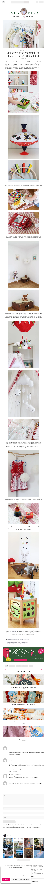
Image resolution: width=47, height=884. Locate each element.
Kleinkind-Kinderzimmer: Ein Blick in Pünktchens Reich (23, 54)
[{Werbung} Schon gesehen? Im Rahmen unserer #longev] (18, 853)
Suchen (26, 2)
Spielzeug (31, 665)
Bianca (10, 774)
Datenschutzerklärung (6, 828)
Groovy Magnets (14, 631)
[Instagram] (40, 2)
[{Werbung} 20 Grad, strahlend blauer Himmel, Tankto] (8, 853)
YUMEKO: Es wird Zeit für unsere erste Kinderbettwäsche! (16, 643)
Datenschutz (13, 881)
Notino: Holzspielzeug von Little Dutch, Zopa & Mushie (16, 640)
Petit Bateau (25, 665)
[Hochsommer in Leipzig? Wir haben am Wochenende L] (8, 843)
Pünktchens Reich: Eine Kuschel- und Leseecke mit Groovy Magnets (18, 639)
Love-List (33, 874)
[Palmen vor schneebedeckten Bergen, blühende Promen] (39, 843)
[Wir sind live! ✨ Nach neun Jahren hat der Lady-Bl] (18, 843)
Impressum (18, 881)
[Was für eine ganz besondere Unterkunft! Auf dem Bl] (28, 843)
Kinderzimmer (12, 665)
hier (20, 314)
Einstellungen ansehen (24, 879)
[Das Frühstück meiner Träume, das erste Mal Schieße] (28, 853)
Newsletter (32, 876)
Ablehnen (15, 879)
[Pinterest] (42, 2)
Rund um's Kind (23, 50)
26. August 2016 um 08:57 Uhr (16, 774)
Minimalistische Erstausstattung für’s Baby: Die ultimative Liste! (17, 642)
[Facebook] (37, 2)
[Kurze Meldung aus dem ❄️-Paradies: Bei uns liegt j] (39, 853)
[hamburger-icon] (3, 2)
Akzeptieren (5, 879)
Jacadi (7, 665)
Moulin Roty (19, 665)
